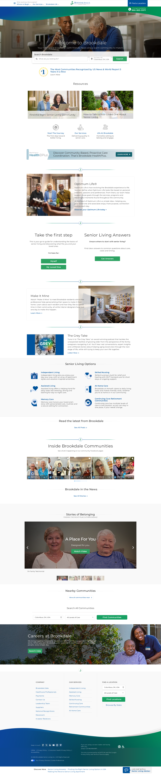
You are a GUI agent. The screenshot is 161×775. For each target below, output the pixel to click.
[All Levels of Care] (113, 693)
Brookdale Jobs (42, 688)
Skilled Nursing (75, 700)
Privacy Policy (42, 750)
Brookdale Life (52, 4)
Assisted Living (75, 692)
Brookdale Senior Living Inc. (45, 757)
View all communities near (79, 597)
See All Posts (79, 428)
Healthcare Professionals (46, 692)
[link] (37, 468)
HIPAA (33, 750)
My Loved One (53, 267)
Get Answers (107, 259)
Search (119, 59)
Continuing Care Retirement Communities (79, 705)
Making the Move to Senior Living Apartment (66, 772)
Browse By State (114, 705)
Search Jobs (35, 651)
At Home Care (75, 711)
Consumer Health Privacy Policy (60, 750)
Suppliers (40, 707)
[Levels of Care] (80, 617)
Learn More (36, 313)
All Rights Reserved (62, 757)
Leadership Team (43, 703)
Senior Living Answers (57, 769)
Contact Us (40, 700)
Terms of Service (99, 754)
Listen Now (72, 353)
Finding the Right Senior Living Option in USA (87, 769)
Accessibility (35, 752)
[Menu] (14, 3)
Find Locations (113, 699)
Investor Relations (43, 719)
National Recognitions (45, 711)
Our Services (38, 4)
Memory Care (74, 696)
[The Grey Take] (47, 345)
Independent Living (77, 688)
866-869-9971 (139, 10)
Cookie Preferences (57, 760)
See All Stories (80, 496)
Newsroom (40, 715)
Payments (40, 696)
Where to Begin (23, 4)
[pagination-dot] (74, 481)
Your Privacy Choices (43, 760)
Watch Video (80, 551)
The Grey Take (77, 335)
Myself (53, 261)
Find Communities (112, 617)
